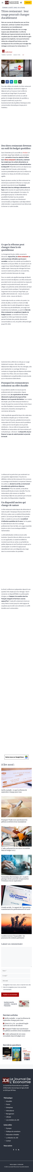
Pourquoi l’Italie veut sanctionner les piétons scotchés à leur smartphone (14, 821)
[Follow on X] (16, 1149)
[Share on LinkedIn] (11, 81)
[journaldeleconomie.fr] (12, 2)
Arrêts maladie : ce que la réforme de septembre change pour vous (14, 791)
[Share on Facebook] (7, 81)
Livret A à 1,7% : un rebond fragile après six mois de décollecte (15, 1024)
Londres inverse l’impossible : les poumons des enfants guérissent (13, 937)
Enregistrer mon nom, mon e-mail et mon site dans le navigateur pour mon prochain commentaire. (17, 987)
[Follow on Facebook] (13, 1149)
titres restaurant (10, 160)
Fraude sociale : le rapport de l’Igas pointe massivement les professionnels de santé (16, 908)
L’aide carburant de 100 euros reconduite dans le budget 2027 (14, 1035)
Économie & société (7, 8)
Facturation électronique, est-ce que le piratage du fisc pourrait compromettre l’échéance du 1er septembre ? (15, 879)
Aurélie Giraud (8, 52)
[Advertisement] (16, 127)
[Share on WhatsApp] (15, 81)
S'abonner (28, 2)
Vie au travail (21, 8)
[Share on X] (3, 81)
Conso (15, 8)
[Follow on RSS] (18, 1149)
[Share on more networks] (20, 81)
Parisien (25, 153)
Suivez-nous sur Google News (14, 757)
